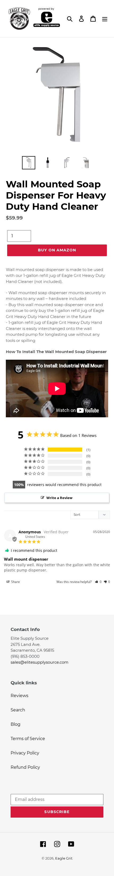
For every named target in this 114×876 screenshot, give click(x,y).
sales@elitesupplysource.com (39, 662)
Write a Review (59, 497)
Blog (15, 724)
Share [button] (15, 581)
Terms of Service (28, 738)
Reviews (19, 695)
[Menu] (105, 18)
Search (18, 709)
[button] (98, 581)
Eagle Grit (63, 858)
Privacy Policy (25, 752)
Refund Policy (25, 767)
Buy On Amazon (57, 250)
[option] (28, 163)
